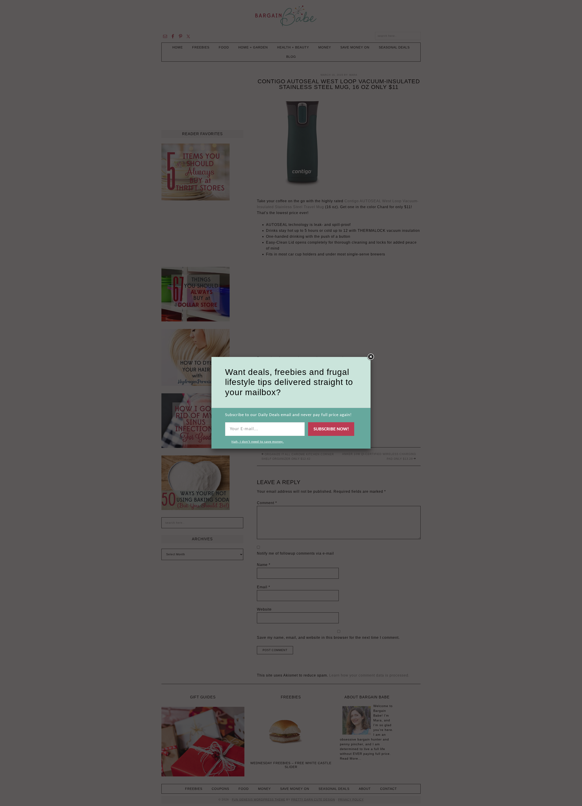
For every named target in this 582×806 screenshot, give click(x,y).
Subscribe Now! (331, 429)
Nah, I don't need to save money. (257, 442)
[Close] (370, 357)
